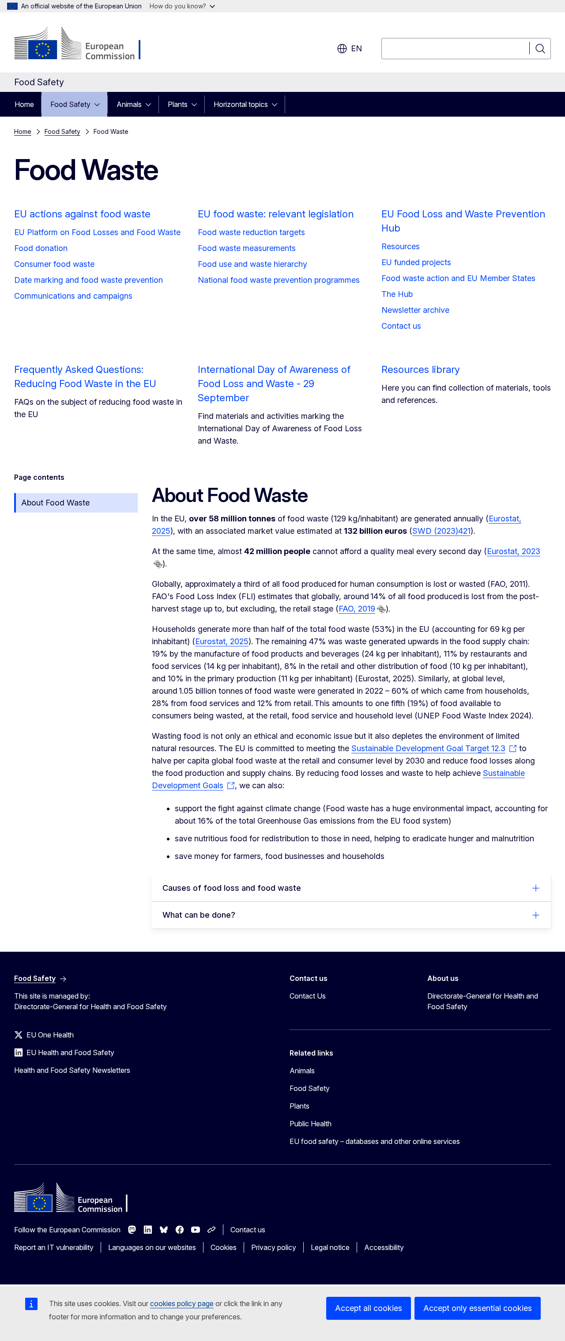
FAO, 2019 (357, 608)
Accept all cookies (368, 1308)
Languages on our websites (152, 1247)
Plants (178, 104)
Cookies (224, 1247)
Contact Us (308, 996)
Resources (400, 246)
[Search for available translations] (158, 564)
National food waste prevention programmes (279, 280)
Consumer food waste (54, 264)
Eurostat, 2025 (222, 641)
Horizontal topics (241, 104)
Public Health (310, 1123)
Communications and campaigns (73, 295)
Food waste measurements (247, 248)
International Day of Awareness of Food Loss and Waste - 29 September (274, 383)
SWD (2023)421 (441, 531)
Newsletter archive (415, 310)
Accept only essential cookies (477, 1308)
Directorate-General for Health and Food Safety (482, 1001)
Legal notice (330, 1247)
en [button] (356, 48)
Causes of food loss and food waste (231, 888)
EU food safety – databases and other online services (375, 1141)
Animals (129, 104)
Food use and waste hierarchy (252, 264)
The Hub (397, 294)
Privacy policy (273, 1247)
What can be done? (198, 914)
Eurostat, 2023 (513, 551)
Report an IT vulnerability (54, 1247)
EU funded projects (416, 262)
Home (24, 104)
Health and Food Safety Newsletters (72, 1070)
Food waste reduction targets (251, 232)
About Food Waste (55, 502)
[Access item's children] (99, 104)
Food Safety (70, 104)
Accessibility (384, 1247)
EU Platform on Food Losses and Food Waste (97, 232)
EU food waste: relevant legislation (276, 214)
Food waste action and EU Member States (458, 278)
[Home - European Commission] (85, 44)
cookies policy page (182, 1303)
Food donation (41, 248)
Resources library (420, 369)
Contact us (401, 326)
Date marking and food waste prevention (88, 280)
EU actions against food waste (82, 214)
